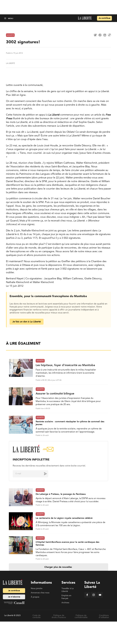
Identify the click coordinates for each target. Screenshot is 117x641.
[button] (5, 18)
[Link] (109, 34)
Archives (65, 603)
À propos (35, 597)
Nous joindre (36, 588)
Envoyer (43, 474)
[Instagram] (93, 597)
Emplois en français (66, 597)
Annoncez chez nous (40, 593)
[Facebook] (87, 597)
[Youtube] (100, 597)
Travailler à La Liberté (67, 589)
